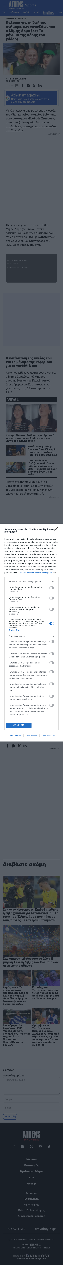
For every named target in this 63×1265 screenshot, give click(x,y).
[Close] (57, 529)
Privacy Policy (48, 735)
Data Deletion (15, 735)
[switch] (51, 587)
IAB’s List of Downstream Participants (35, 573)
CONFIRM (18, 725)
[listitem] (31, 581)
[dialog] (31, 632)
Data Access (31, 735)
